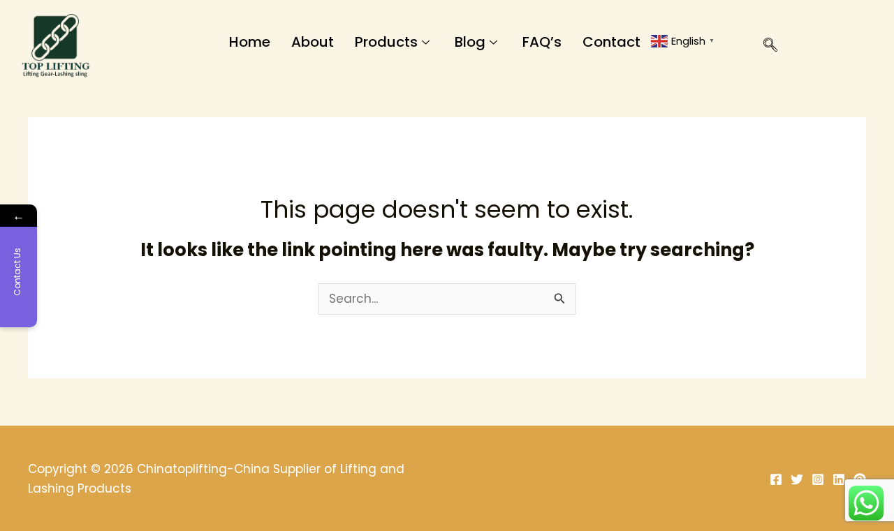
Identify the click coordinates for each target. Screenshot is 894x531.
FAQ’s (542, 42)
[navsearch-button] (763, 47)
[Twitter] (797, 479)
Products (386, 42)
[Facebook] (776, 479)
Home (249, 42)
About (312, 42)
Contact (611, 42)
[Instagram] (818, 479)
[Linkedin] (839, 479)
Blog (470, 42)
